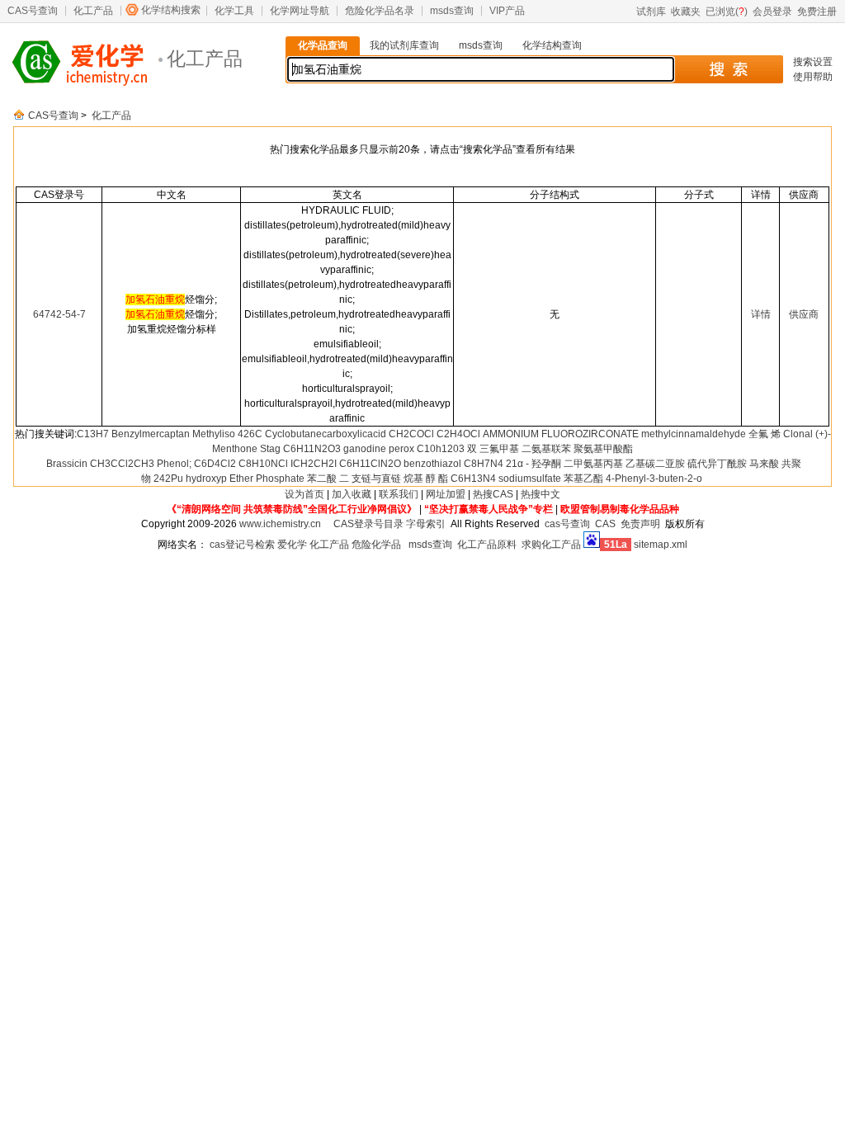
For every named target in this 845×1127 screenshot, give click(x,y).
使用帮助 (813, 77)
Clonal (798, 434)
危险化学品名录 (379, 11)
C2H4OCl (458, 434)
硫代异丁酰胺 (717, 463)
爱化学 (292, 544)
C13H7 (93, 434)
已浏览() (727, 11)
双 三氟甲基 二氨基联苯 (519, 449)
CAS (605, 524)
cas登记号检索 (242, 544)
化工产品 (93, 11)
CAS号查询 (32, 11)
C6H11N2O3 (312, 449)
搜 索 (728, 69)
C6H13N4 (473, 478)
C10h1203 (441, 449)
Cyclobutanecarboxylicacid (325, 434)
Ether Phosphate (266, 478)
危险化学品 (376, 544)
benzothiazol (432, 463)
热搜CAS (493, 494)
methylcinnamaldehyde (693, 434)
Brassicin (66, 463)
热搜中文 (540, 494)
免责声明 (640, 524)
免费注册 (817, 11)
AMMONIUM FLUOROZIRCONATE (561, 434)
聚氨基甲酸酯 (603, 449)
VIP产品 (507, 11)
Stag (270, 449)
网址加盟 (445, 494)
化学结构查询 (552, 45)
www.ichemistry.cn (280, 524)
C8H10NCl (263, 463)
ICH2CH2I (313, 463)
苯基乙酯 (583, 478)
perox (401, 449)
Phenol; (174, 463)
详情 (761, 314)
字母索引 (426, 524)
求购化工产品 (551, 544)
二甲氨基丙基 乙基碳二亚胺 (624, 463)
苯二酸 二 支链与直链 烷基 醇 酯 (377, 478)
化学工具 (234, 11)
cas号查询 (567, 524)
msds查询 (452, 11)
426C (250, 434)
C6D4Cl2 (215, 463)
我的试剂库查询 (404, 45)
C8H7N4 (483, 463)
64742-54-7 (59, 314)
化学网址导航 (299, 11)
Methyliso (213, 434)
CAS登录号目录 (368, 524)
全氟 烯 (764, 434)
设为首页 (304, 494)
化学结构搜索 (171, 10)
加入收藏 (351, 494)
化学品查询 (322, 45)
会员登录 (772, 11)
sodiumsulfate (529, 478)
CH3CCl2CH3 (122, 463)
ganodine (364, 449)
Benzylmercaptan (150, 434)
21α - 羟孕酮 (533, 463)
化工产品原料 (487, 544)
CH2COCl (411, 434)
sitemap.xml (660, 544)
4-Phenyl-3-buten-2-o (654, 478)
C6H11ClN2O (370, 463)
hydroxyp (206, 478)
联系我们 (398, 494)
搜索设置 (813, 62)
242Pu (168, 478)
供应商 (804, 314)
